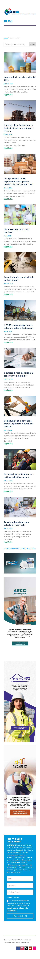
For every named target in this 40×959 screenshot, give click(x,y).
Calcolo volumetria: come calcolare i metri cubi (16, 523)
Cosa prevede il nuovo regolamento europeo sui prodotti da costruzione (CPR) (18, 181)
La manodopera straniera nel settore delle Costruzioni (18, 475)
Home (6, 38)
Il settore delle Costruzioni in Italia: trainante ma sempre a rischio (18, 128)
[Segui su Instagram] (22, 948)
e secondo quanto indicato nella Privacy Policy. (18, 908)
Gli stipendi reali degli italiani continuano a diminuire (18, 374)
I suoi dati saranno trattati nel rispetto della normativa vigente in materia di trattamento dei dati (18, 906)
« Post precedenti (12, 549)
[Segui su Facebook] (18, 948)
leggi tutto (8, 94)
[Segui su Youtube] (30, 948)
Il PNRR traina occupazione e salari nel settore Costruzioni (18, 326)
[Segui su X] (26, 948)
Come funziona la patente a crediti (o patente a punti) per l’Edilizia (18, 423)
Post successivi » (28, 549)
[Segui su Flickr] (34, 948)
